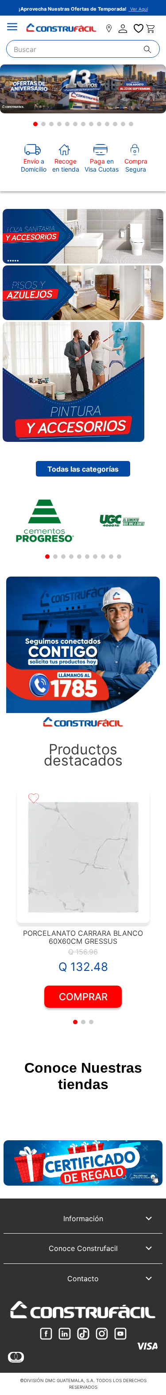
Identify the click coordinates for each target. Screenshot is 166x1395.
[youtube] (120, 1334)
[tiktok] (83, 1334)
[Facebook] (46, 1334)
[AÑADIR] (83, 997)
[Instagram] (102, 1334)
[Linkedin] (65, 1334)
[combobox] (83, 49)
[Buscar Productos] (151, 49)
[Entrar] (123, 29)
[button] (35, 124)
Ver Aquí (138, 9)
